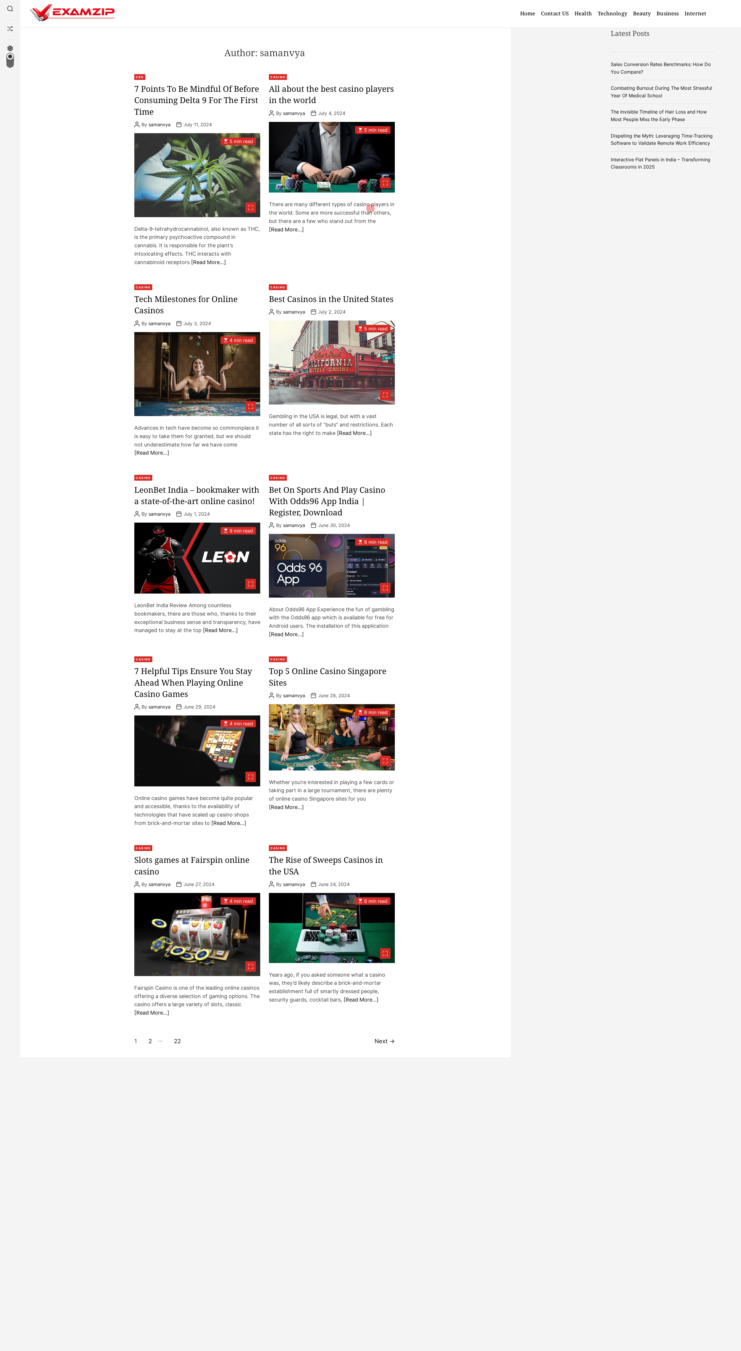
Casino (277, 77)
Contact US (555, 13)
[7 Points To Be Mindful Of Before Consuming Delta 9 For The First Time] (197, 175)
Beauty (642, 13)
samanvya (159, 124)
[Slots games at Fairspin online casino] (197, 934)
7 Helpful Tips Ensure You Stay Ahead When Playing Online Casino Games (193, 682)
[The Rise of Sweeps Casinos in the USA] (332, 928)
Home (527, 13)
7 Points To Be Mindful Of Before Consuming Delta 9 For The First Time (196, 100)
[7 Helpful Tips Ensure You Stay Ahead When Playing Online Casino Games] (197, 750)
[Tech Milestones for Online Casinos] (197, 374)
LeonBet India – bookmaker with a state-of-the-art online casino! (196, 495)
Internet (695, 13)
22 (177, 1041)
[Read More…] (208, 262)
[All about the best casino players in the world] (332, 157)
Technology (612, 13)
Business (667, 13)
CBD (140, 77)
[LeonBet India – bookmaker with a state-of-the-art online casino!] (197, 558)
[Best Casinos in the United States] (332, 362)
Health (583, 13)
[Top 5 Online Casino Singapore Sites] (332, 737)
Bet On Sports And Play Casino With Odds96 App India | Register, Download (327, 501)
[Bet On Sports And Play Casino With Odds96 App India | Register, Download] (332, 565)
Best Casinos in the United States (331, 298)
